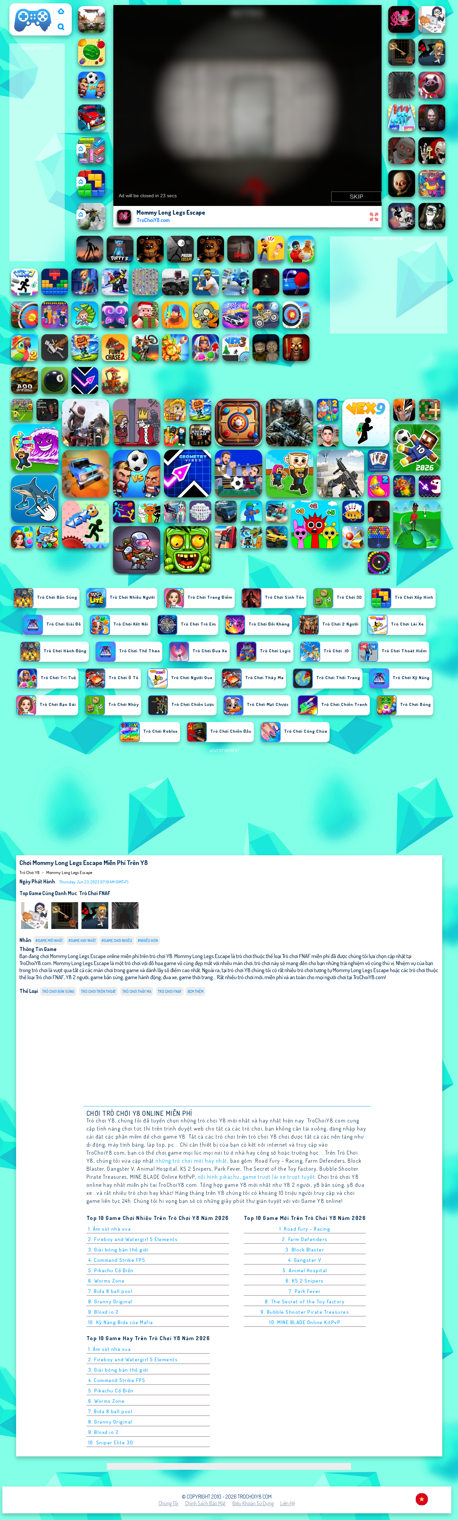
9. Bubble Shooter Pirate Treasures (305, 1312)
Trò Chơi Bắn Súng (58, 991)
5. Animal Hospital (305, 1270)
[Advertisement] (37, 152)
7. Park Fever (305, 1291)
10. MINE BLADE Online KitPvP (304, 1322)
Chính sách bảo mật (205, 1503)
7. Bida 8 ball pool (110, 1291)
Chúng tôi (168, 1503)
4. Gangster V (305, 1260)
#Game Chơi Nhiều (117, 940)
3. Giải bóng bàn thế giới (118, 1249)
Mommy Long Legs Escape (69, 872)
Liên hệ (287, 1503)
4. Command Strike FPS (117, 1260)
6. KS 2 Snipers (305, 1281)
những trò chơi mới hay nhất (191, 1160)
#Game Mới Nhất (49, 940)
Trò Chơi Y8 (24, 7)
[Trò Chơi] (61, 11)
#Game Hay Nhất (82, 940)
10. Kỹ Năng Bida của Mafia (120, 1322)
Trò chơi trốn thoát (98, 991)
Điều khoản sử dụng (253, 1503)
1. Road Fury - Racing (305, 1229)
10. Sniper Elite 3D (110, 1442)
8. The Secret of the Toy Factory (305, 1301)
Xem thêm (195, 991)
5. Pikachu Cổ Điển (111, 1270)
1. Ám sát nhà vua (109, 1229)
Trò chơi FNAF (94, 893)
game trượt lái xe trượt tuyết (279, 1176)
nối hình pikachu (219, 1176)
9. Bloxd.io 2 (103, 1312)
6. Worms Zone (106, 1281)
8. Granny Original (110, 1301)
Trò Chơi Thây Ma (136, 991)
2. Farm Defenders (305, 1239)
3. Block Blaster (304, 1249)
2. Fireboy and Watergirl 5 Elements (133, 1239)
